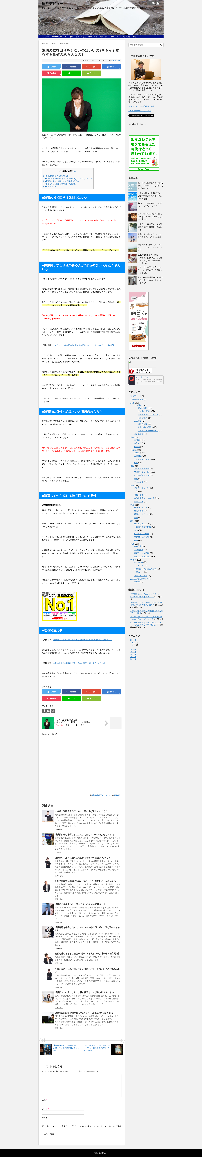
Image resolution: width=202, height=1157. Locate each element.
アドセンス (138, 565)
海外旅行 (138, 443)
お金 (71, 37)
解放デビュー (52, 4)
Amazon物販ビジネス (60, 37)
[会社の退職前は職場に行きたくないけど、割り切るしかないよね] (48, 886)
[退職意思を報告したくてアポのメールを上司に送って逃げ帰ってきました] (48, 932)
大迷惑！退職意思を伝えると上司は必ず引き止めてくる (81, 811)
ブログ (118, 37)
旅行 (77, 37)
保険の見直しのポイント (148, 415)
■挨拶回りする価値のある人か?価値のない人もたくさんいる (67, 179)
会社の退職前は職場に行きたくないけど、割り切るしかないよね (85, 881)
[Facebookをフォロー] (149, 3)
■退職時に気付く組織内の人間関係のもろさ (61, 181)
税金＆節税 (142, 418)
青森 (112, 37)
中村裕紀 (138, 581)
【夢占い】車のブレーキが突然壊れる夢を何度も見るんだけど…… (150, 227)
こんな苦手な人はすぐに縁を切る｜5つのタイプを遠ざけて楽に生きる (150, 216)
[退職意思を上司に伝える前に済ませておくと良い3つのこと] (48, 862)
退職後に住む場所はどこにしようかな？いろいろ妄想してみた (84, 834)
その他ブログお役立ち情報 (145, 569)
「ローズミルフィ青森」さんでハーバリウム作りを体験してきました (150, 270)
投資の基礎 (142, 424)
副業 (136, 518)
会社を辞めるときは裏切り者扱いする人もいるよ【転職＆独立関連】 (87, 953)
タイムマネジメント (142, 459)
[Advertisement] (81, 764)
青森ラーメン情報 (141, 553)
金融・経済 (138, 502)
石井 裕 (117, 795)
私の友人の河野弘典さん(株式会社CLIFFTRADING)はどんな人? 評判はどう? (150, 185)
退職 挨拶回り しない (101, 795)
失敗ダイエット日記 (142, 472)
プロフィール (45, 37)
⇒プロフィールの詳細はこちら (141, 106)
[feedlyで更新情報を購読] (153, 3)
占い (136, 530)
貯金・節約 (142, 408)
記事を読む (59, 829)
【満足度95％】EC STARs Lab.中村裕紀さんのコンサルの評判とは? (150, 196)
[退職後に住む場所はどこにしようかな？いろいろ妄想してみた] (48, 839)
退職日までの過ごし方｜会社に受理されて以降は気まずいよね (84, 992)
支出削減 (138, 405)
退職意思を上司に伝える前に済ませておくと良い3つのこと (83, 858)
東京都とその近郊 (141, 537)
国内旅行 (138, 440)
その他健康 (138, 482)
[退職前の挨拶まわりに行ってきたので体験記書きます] (48, 909)
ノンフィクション (141, 488)
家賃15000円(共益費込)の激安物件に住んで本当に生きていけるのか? (150, 280)
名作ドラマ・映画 (141, 534)
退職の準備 (115, 60)
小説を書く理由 (136, 399)
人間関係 (138, 456)
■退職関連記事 (49, 187)
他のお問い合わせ (129, 37)
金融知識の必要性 (145, 427)
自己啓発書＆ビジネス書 (144, 498)
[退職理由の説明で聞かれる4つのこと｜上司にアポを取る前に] (48, 1017)
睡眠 (136, 479)
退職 (95, 37)
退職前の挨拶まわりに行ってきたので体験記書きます (80, 904)
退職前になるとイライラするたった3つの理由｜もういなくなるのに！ (82, 640)
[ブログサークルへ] (146, 380)
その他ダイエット (141, 475)
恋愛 (136, 463)
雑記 (106, 37)
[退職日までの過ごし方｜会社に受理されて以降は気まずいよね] (48, 997)
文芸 (136, 491)
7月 (133, 645)
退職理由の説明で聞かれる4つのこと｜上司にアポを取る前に (84, 1013)
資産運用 (138, 421)
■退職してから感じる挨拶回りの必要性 (59, 184)
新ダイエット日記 (141, 469)
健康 (90, 37)
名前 (44, 1100)
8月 (133, 643)
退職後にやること (141, 514)
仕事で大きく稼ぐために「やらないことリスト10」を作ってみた (150, 247)
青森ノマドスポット (142, 557)
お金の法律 (138, 434)
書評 (101, 37)
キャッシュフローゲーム (148, 431)
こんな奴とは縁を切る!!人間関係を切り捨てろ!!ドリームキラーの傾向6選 (83, 345)
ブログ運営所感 (140, 576)
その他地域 (138, 550)
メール (45, 1109)
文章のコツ (138, 572)
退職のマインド (140, 507)
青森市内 (138, 546)
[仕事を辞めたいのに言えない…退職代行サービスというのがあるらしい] (48, 974)
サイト (45, 1118)
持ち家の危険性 (144, 411)
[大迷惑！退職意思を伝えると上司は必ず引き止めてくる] (48, 816)
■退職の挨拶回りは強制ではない (56, 176)
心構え (137, 453)
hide (74, 171)
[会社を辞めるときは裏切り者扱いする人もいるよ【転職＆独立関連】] (48, 958)
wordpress (138, 562)
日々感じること (140, 524)
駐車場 (137, 447)
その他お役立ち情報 (142, 527)
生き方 (83, 37)
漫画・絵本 (138, 495)
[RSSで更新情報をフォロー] (157, 3)
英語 (136, 540)
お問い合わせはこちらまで (139, 111)
